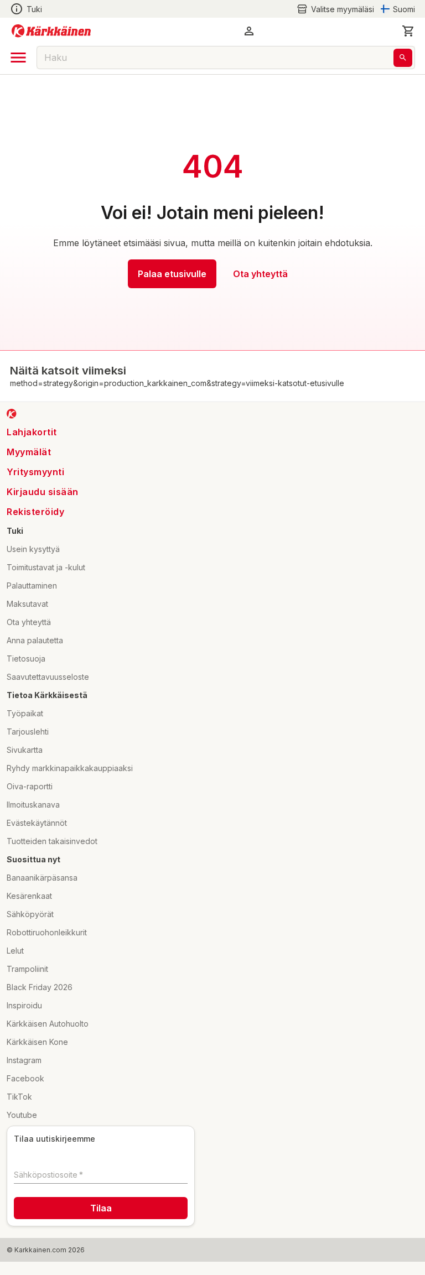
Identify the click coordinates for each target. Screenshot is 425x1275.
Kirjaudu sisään (43, 491)
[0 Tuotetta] (408, 31)
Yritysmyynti (35, 471)
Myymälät (29, 451)
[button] (335, 9)
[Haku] (402, 58)
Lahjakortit (32, 432)
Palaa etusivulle (172, 273)
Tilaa (101, 1208)
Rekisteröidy (35, 511)
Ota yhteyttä (260, 273)
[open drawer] (18, 57)
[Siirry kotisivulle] (51, 31)
